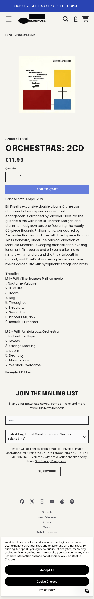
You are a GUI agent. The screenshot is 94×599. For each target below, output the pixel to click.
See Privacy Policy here (50, 461)
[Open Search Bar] (65, 19)
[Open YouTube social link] (52, 501)
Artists (47, 522)
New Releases (47, 517)
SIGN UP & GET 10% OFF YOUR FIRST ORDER (47, 6)
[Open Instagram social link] (42, 501)
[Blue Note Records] (32, 19)
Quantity (10, 168)
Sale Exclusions (47, 532)
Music (47, 527)
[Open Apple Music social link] (62, 501)
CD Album (26, 372)
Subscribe (47, 471)
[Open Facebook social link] (22, 501)
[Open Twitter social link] (32, 501)
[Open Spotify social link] (72, 501)
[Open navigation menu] (9, 19)
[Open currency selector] (75, 19)
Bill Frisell (22, 139)
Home (9, 35)
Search (47, 512)
